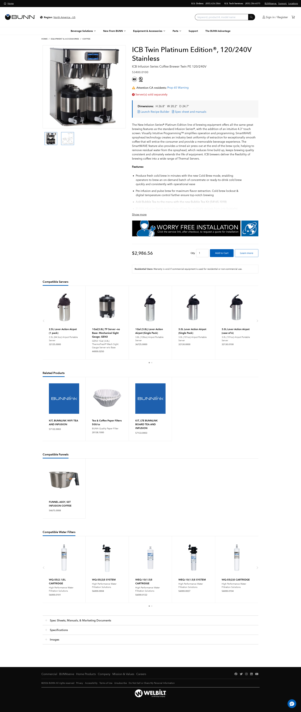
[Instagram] (246, 674)
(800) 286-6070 (252, 3)
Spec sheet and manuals (190, 111)
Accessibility (91, 683)
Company (104, 674)
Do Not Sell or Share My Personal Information (152, 683)
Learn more (246, 253)
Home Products (86, 674)
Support (193, 30)
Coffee (86, 39)
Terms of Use (105, 683)
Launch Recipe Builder (154, 111)
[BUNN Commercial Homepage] (20, 17)
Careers (141, 674)
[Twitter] (241, 674)
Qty (193, 253)
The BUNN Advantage (217, 30)
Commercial (49, 674)
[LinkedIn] (251, 674)
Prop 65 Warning (178, 87)
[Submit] (251, 17)
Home (44, 39)
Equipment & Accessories (65, 39)
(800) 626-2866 (213, 3)
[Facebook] (236, 674)
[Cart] (293, 17)
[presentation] (43, 135)
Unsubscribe (120, 683)
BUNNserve (66, 674)
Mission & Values (123, 674)
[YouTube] (256, 674)
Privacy (79, 683)
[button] (149, 362)
